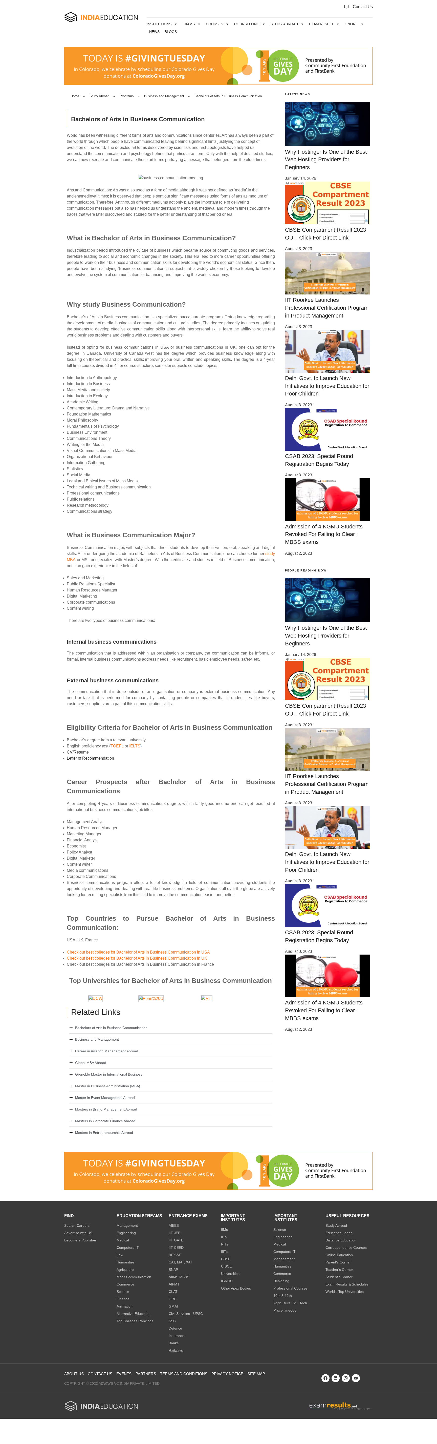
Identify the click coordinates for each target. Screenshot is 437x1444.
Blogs (171, 32)
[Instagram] (346, 1378)
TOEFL (118, 746)
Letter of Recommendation (90, 758)
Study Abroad (284, 24)
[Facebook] (325, 1378)
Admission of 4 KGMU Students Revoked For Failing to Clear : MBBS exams (324, 534)
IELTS (134, 746)
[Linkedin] (336, 1378)
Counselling (246, 24)
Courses (214, 24)
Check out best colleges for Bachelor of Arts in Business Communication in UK (137, 958)
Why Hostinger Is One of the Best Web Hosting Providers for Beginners (326, 160)
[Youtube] (356, 1378)
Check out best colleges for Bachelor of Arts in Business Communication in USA (138, 952)
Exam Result (321, 24)
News (154, 32)
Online (351, 24)
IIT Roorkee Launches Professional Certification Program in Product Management (326, 308)
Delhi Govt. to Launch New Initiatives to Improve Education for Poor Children (327, 386)
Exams (189, 24)
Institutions (159, 24)
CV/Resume (78, 752)
